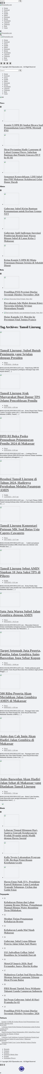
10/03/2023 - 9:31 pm (11, 582)
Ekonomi (7, 17)
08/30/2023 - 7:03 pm (11, 793)
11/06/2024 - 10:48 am (11, 364)
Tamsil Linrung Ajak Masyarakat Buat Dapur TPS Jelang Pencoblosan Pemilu (20, 396)
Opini (6, 28)
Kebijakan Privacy (10, 1058)
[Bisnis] (1, 812)
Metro (6, 15)
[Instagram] (4, 3)
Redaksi (6, 1053)
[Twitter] (2, 3)
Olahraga (7, 24)
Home (6, 8)
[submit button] (20, 1)
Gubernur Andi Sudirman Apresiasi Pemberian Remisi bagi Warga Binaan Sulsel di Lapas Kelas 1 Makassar (19, 1038)
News (6, 12)
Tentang (6, 1051)
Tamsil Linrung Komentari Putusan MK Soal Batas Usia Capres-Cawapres (20, 529)
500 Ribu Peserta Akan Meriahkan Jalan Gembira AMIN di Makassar (18, 697)
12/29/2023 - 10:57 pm (11, 497)
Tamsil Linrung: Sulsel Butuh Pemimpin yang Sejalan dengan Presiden (20, 354)
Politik (6, 13)
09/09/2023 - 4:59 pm (11, 707)
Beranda (6, 1049)
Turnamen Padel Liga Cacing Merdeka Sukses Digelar (19, 1042)
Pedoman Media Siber (11, 1054)
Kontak (6, 1056)
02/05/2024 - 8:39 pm (11, 450)
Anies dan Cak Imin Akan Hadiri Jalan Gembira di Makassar (18, 739)
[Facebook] (0, 3)
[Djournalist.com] (6, 5)
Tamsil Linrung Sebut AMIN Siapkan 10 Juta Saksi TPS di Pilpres (20, 572)
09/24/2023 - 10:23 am (11, 621)
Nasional (7, 10)
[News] (1, 107)
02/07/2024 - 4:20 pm (11, 407)
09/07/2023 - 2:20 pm (11, 750)
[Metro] (1, 190)
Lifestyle (7, 22)
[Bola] (1, 274)
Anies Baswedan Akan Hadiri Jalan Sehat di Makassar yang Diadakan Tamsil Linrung (20, 782)
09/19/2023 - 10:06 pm (11, 664)
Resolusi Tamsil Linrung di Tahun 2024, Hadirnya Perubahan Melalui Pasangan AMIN (20, 484)
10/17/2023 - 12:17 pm (11, 539)
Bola (5, 26)
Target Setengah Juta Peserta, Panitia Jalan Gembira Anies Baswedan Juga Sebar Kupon (20, 654)
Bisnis (6, 19)
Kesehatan (7, 21)
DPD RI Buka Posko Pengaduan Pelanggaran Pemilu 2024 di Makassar (17, 439)
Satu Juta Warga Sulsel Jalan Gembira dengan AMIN (20, 613)
